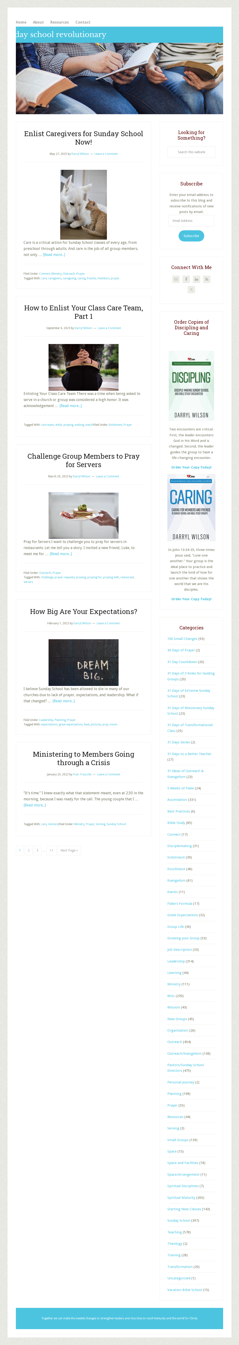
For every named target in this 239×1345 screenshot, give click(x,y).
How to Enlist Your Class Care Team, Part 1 (83, 312)
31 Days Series (178, 742)
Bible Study (176, 823)
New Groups (177, 1019)
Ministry (56, 273)
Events (172, 892)
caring (81, 278)
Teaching (174, 1232)
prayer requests (65, 577)
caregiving (69, 278)
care (44, 278)
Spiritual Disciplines (183, 1186)
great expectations (71, 724)
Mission (173, 1007)
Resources (175, 1117)
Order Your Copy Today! (191, 599)
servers (28, 582)
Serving (100, 824)
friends (91, 278)
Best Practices (178, 811)
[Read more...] (54, 254)
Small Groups (178, 1140)
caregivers (54, 278)
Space (172, 1151)
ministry (53, 824)
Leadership (46, 720)
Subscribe (191, 236)
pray (105, 724)
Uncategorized (178, 1278)
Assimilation (177, 800)
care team (47, 424)
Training (174, 1255)
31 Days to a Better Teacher (189, 754)
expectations (49, 724)
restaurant (127, 577)
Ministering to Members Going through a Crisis (83, 758)
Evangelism (176, 880)
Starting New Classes (184, 1209)
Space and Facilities (182, 1163)
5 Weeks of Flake (180, 788)
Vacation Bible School (184, 1290)
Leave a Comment (106, 154)
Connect (44, 273)
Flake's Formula (179, 903)
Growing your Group (183, 938)
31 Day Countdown (182, 662)
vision (113, 724)
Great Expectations (182, 915)
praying (68, 424)
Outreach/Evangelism (184, 1053)
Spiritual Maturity (181, 1198)
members (103, 278)
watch (89, 424)
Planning (60, 720)
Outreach (69, 273)
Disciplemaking (179, 846)
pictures (96, 724)
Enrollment (176, 869)
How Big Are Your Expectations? (83, 611)
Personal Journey (180, 1082)
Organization (177, 1030)
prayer (115, 278)
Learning (174, 973)
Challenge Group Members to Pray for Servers (84, 460)
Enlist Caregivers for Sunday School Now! (83, 137)
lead (86, 724)
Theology (174, 1244)
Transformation (180, 1267)
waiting (79, 424)
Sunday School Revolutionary (119, 70)
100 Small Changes (182, 639)
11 (52, 850)
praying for (94, 577)
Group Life (175, 927)
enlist (58, 424)
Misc (171, 996)
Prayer (80, 273)
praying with (111, 577)
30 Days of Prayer (181, 650)
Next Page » (69, 851)
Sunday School (116, 824)
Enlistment (115, 424)
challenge (47, 577)
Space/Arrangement (183, 1174)
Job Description (179, 950)
